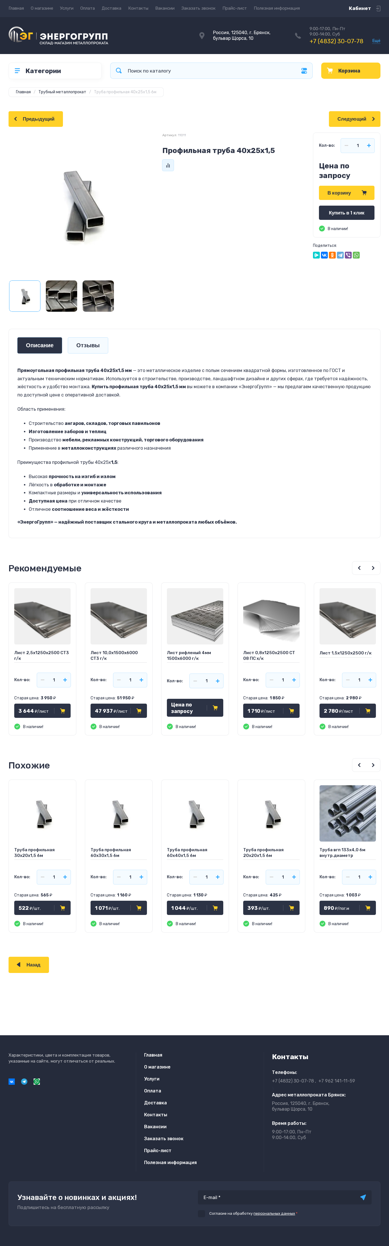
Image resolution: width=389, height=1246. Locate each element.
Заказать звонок (198, 8)
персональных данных (274, 1213)
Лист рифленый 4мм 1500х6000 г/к (189, 655)
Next (373, 568)
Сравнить (168, 165)
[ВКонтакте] (324, 255)
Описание (40, 345)
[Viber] (348, 255)
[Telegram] (340, 255)
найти (118, 71)
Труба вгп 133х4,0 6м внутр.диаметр (342, 852)
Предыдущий (38, 119)
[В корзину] (62, 711)
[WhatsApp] (356, 255)
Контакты (138, 8)
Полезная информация (277, 8)
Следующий (351, 119)
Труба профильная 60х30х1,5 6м (111, 852)
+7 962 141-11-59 (336, 1081)
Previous (359, 568)
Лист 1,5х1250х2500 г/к (346, 653)
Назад (33, 965)
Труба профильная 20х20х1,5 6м (263, 852)
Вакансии (165, 8)
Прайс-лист (234, 8)
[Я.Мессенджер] (316, 255)
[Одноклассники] (332, 255)
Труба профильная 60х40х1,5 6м (187, 852)
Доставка (111, 8)
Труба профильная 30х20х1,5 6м (34, 852)
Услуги (66, 8)
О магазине (42, 8)
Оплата (87, 8)
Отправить (363, 1197)
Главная (16, 8)
